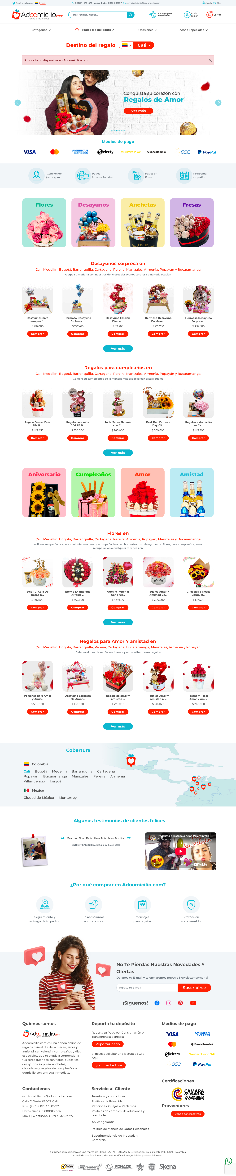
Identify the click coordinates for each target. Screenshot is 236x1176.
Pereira (99, 776)
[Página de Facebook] (157, 1003)
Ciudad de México (39, 798)
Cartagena (106, 771)
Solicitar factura (109, 1065)
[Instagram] (168, 1003)
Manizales (80, 776)
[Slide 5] (124, 131)
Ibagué (55, 781)
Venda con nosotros (188, 1113)
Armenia (117, 776)
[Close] (210, 60)
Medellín (59, 771)
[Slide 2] (117, 131)
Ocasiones (146, 30)
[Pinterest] (180, 1003)
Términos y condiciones (109, 1096)
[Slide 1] (114, 131)
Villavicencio (34, 781)
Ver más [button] (118, 348)
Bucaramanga (55, 776)
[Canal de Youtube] (193, 1003)
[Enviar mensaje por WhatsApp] (228, 1161)
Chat (218, 3)
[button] (36, 3)
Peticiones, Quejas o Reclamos (114, 1106)
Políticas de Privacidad (108, 1101)
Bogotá (41, 771)
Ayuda (208, 3)
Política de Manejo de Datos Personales (120, 1128)
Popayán (31, 776)
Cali (27, 771)
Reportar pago (108, 1044)
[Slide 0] (112, 131)
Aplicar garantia (103, 1122)
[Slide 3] (119, 131)
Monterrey (68, 798)
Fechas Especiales (191, 30)
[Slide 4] (122, 131)
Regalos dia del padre (95, 29)
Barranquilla (82, 771)
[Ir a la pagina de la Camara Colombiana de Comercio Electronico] (187, 1094)
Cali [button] (42, 3)
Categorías (40, 30)
